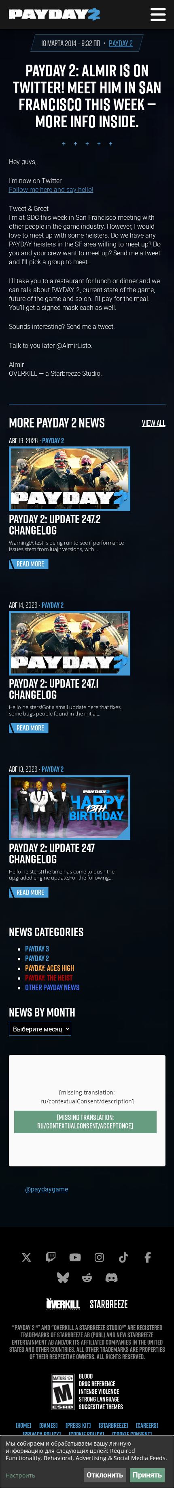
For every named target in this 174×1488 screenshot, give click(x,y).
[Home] (23, 1425)
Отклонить (105, 1475)
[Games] (48, 1425)
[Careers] (147, 1425)
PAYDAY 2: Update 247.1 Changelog (54, 689)
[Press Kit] (78, 1425)
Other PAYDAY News (52, 987)
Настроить (20, 1475)
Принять (147, 1475)
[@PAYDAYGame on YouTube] (75, 1257)
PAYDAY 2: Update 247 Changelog (52, 853)
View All (154, 422)
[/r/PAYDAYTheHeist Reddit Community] (87, 1277)
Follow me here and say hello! (51, 189)
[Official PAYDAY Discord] (111, 1277)
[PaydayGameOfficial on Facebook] (147, 1257)
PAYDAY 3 (37, 948)
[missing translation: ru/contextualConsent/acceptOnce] (85, 1121)
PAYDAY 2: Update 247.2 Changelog (55, 524)
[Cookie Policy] (86, 1434)
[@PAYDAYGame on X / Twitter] (26, 1257)
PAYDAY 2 (121, 43)
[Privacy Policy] (42, 1434)
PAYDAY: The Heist (48, 977)
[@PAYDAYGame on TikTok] (123, 1257)
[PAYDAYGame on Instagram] (99, 1257)
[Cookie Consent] (132, 1434)
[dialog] (87, 1462)
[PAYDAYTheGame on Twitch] (50, 1257)
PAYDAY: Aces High (49, 968)
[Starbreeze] (113, 1425)
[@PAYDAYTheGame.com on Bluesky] (62, 1277)
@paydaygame (46, 1189)
